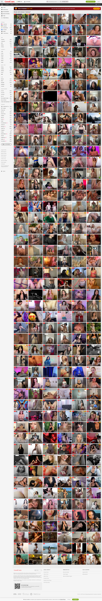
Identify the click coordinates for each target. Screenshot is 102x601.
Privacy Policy (46, 572)
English (37, 570)
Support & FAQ (3, 149)
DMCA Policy (46, 576)
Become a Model (4, 160)
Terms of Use (3, 158)
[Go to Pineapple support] (31, 594)
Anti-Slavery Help (47, 582)
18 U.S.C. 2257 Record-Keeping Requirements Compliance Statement (89, 594)
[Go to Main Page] (10, 1)
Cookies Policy (46, 578)
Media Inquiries (3, 155)
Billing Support (3, 151)
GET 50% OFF (96, 8)
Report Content (3, 153)
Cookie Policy (62, 599)
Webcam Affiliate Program (67, 576)
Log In (99, 1)
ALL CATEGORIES (7, 144)
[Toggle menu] (2, 1)
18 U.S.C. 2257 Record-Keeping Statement (5, 166)
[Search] (60, 1)
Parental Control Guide (47, 580)
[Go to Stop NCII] (37, 594)
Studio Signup (3, 162)
